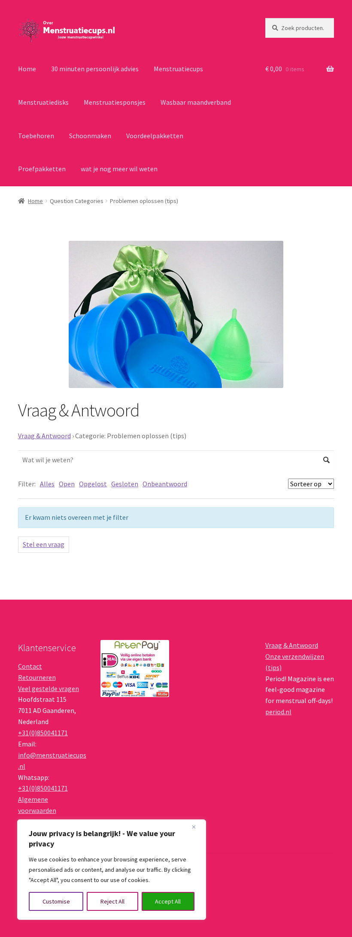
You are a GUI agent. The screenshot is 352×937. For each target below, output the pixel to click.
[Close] (197, 827)
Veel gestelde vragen (48, 688)
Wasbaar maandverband (196, 102)
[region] (111, 869)
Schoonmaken (90, 135)
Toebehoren (36, 135)
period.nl (278, 711)
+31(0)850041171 (43, 732)
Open (67, 483)
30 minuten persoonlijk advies (95, 68)
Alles (47, 483)
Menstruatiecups (178, 68)
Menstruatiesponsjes (115, 102)
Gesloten (124, 483)
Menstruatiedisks (43, 102)
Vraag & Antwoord (44, 435)
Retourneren (37, 677)
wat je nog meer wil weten (119, 168)
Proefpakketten (42, 168)
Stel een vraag (43, 544)
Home (27, 68)
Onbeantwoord (165, 483)
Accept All (168, 901)
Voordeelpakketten (154, 135)
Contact (30, 666)
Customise (56, 901)
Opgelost (93, 483)
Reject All (112, 901)
